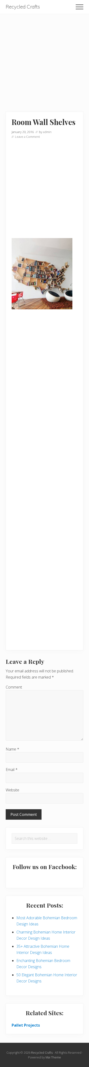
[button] (79, 7)
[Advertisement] (44, 58)
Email (12, 769)
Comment (14, 687)
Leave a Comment (27, 136)
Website (12, 790)
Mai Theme (53, 1057)
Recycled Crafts (23, 7)
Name (12, 749)
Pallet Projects (26, 1025)
